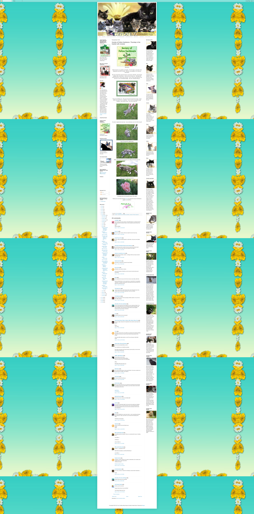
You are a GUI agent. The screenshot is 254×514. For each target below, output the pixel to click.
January (103, 295)
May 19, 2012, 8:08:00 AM (119, 480)
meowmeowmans (118, 469)
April (103, 290)
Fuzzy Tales (117, 267)
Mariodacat (117, 368)
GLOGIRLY (117, 220)
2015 (102, 209)
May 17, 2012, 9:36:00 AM (119, 327)
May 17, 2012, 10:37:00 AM (120, 339)
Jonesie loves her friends (122, 214)
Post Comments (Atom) (121, 498)
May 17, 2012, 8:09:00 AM (119, 316)
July (103, 223)
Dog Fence (117, 390)
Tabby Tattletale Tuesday (104, 288)
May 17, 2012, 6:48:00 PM (119, 365)
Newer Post (114, 496)
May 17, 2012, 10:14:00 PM (120, 399)
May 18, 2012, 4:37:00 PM (119, 474)
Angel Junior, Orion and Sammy (121, 343)
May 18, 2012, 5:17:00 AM (119, 443)
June (103, 224)
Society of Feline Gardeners (111, 36)
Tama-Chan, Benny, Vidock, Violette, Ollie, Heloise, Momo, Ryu (126, 320)
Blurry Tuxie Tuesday (104, 276)
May (103, 226)
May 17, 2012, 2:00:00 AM (119, 257)
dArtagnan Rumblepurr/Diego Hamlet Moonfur (123, 245)
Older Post (140, 496)
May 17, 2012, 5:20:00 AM (119, 284)
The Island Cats (118, 288)
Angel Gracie (136, 36)
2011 (102, 297)
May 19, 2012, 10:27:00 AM (120, 491)
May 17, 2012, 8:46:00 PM (119, 379)
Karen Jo (116, 231)
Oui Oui (116, 402)
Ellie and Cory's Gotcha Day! (104, 251)
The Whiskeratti (118, 296)
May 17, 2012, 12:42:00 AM (120, 227)
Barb (116, 277)
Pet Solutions (117, 391)
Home (100, 36)
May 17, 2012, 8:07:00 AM (119, 310)
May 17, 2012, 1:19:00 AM (119, 234)
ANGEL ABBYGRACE (119, 355)
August (103, 221)
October (103, 218)
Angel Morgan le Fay (129, 36)
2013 (102, 212)
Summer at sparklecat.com (120, 253)
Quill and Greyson (118, 396)
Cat (115, 313)
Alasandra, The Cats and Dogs (120, 303)
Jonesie (116, 214)
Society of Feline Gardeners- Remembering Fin (105, 270)
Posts (102, 192)
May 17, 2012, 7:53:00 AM (119, 300)
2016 (102, 207)
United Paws (142, 36)
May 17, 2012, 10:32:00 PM (120, 409)
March (103, 292)
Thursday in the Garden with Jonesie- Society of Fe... (104, 238)
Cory (102, 88)
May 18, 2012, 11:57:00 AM (119, 465)
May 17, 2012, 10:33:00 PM (120, 420)
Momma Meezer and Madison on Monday (105, 262)
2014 (102, 210)
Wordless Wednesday (104, 232)
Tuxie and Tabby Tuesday (105, 244)
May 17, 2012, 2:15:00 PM (119, 352)
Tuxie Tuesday (104, 234)
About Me (103, 36)
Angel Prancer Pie (118, 237)
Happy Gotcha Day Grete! (104, 247)
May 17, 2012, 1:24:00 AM (119, 242)
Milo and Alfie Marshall (119, 432)
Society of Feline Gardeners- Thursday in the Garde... (105, 229)
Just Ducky (117, 376)
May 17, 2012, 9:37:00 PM (119, 392)
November (104, 216)
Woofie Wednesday (104, 258)
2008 (102, 302)
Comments (103, 194)
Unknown (116, 423)
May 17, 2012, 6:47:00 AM (119, 292)
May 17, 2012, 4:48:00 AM (119, 273)
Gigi (115, 412)
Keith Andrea (117, 383)
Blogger (143, 505)
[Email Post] (124, 213)
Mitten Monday (104, 248)
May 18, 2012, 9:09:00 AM (119, 454)
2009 (102, 300)
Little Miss (127, 214)
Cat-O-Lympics (147, 36)
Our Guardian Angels (120, 36)
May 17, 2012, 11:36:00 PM (119, 429)
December (104, 215)
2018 (102, 206)
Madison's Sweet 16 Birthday (104, 265)
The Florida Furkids (118, 484)
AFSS (126, 198)
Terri (115, 331)
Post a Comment (116, 494)
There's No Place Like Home (104, 278)
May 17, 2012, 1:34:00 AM (119, 249)
